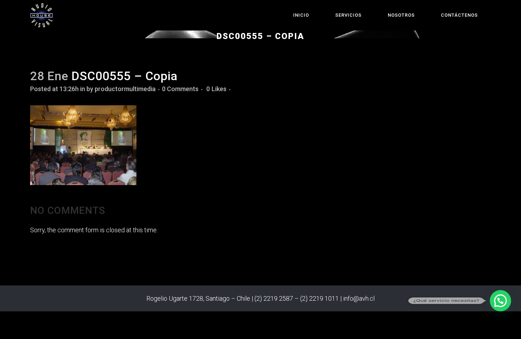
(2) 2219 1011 (319, 298)
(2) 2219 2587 (273, 298)
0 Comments (180, 89)
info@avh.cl (359, 298)
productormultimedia (125, 89)
